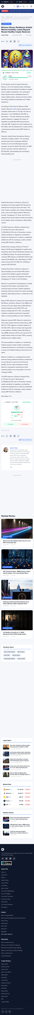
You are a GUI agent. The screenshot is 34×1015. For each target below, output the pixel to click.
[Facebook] (10, 41)
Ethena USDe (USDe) (9, 651)
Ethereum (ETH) (5, 966)
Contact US (4, 874)
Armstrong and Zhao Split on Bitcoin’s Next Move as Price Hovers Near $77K (20, 753)
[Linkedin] (14, 41)
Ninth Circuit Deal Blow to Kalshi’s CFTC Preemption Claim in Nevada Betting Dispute (19, 760)
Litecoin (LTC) (4, 969)
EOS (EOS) (4, 977)
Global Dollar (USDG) (9, 658)
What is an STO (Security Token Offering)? (12, 950)
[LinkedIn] (10, 858)
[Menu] (31, 6)
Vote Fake (25, 424)
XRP (14, 109)
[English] (18, 6)
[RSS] (14, 858)
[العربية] (23, 6)
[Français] (20, 6)
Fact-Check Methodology (7, 891)
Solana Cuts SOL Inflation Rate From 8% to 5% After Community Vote (20, 766)
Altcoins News (9, 17)
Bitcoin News (21, 651)
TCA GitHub (4, 885)
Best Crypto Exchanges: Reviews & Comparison (13, 918)
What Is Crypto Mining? (7, 915)
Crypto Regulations (6, 955)
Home (2, 17)
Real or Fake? (4, 888)
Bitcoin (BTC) (4, 964)
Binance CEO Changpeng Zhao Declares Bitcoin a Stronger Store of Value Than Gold (19, 774)
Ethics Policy (4, 901)
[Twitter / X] (11, 467)
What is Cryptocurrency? (7, 942)
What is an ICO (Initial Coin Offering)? (10, 945)
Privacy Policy (4, 883)
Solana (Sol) (4, 985)
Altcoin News (4, 923)
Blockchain (4, 928)
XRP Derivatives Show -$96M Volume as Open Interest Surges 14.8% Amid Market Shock (20, 826)
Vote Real (10, 424)
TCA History (4, 907)
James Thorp (14, 448)
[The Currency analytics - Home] (2, 6)
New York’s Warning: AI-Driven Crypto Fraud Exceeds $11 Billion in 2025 (20, 746)
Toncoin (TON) (21, 658)
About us (3, 872)
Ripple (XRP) (4, 974)
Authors (3, 877)
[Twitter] (7, 41)
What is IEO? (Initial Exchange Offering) (11, 947)
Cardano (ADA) (5, 1001)
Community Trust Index (7, 896)
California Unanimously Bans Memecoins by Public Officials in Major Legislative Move (19, 833)
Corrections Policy (5, 899)
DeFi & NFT (7, 655)
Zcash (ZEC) (4, 980)
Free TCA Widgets (5, 893)
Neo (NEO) (4, 988)
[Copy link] (18, 41)
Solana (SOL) (4, 996)
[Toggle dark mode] (27, 6)
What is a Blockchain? (6, 953)
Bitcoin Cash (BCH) (6, 972)
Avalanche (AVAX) (5, 983)
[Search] (14, 6)
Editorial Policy (5, 880)
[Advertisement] (17, 179)
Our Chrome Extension (7, 904)
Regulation (4, 931)
